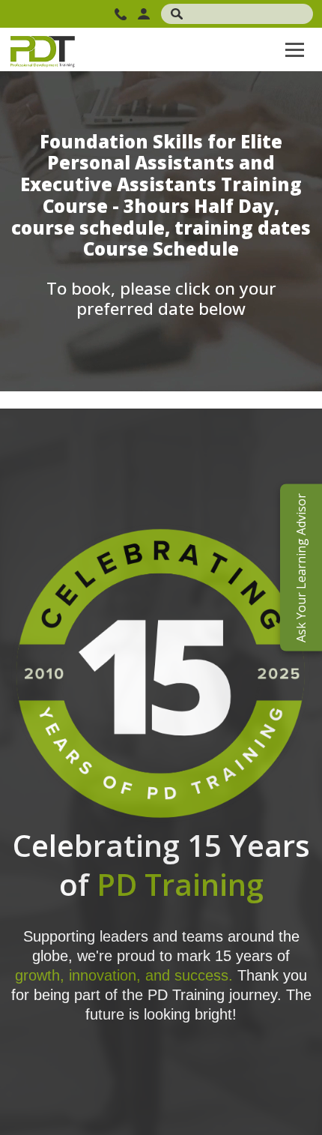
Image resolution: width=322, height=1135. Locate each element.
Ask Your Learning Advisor (301, 567)
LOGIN (146, 13)
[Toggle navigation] (294, 49)
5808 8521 (122, 14)
